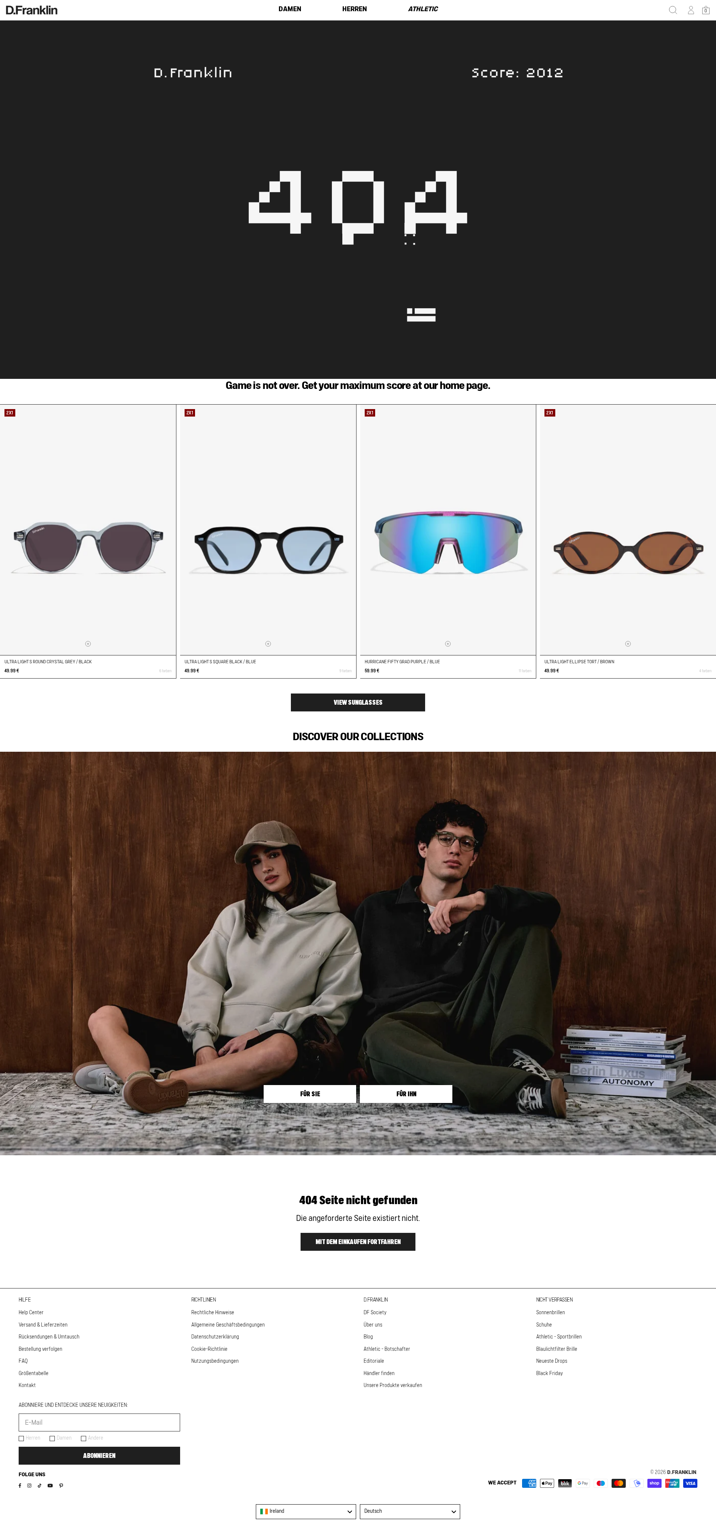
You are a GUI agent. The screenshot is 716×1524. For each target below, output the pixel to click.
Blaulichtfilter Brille (556, 1349)
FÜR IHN (406, 1094)
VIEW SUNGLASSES (358, 702)
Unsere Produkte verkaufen (393, 1385)
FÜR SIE (310, 1094)
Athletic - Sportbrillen (559, 1337)
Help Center (31, 1312)
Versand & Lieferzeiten (43, 1325)
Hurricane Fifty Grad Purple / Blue (402, 662)
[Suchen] (673, 10)
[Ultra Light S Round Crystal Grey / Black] (88, 530)
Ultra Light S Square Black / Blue (220, 662)
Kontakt (27, 1385)
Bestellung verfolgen (40, 1349)
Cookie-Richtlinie (209, 1349)
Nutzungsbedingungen (215, 1361)
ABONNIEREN (99, 1455)
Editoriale (374, 1361)
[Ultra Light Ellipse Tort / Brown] (628, 530)
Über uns (373, 1325)
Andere (95, 1438)
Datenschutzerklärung (215, 1337)
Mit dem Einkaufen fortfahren (358, 1241)
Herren (33, 1438)
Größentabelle (33, 1373)
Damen (64, 1438)
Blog (368, 1337)
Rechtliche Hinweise (212, 1312)
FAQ (23, 1361)
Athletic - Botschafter (387, 1349)
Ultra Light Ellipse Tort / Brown (579, 662)
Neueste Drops (551, 1361)
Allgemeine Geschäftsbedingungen (228, 1325)
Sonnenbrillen (550, 1312)
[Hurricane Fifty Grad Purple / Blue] (448, 530)
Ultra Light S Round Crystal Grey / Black (48, 662)
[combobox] (306, 1511)
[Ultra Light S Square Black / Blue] (268, 530)
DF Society (375, 1312)
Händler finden (379, 1373)
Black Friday (549, 1373)
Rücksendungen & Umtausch (49, 1337)
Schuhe (544, 1325)
